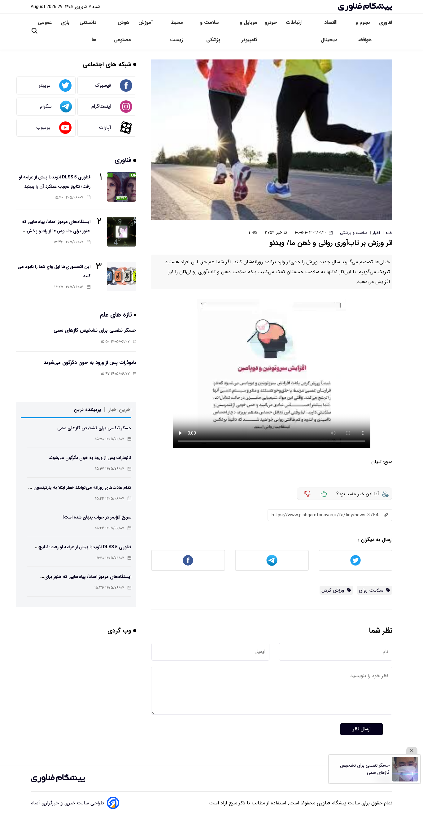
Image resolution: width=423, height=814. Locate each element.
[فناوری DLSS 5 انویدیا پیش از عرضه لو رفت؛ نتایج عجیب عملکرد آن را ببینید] (121, 187)
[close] (411, 751)
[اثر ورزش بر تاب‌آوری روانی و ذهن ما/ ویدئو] (271, 139)
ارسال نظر (361, 729)
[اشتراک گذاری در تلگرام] (272, 560)
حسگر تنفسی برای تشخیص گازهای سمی (95, 330)
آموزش (145, 22)
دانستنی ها (88, 31)
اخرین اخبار (120, 410)
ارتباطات (295, 22)
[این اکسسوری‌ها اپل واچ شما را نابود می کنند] (121, 276)
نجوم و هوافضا (363, 31)
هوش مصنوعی (122, 31)
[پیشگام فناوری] (365, 6)
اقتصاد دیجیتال (329, 31)
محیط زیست (176, 31)
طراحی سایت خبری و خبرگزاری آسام (67, 803)
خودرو (271, 22)
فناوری (385, 22)
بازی (65, 22)
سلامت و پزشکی (210, 31)
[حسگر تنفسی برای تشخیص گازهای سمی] (405, 769)
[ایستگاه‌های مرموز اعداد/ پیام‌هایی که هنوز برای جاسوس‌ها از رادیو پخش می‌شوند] (121, 231)
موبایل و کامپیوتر (248, 31)
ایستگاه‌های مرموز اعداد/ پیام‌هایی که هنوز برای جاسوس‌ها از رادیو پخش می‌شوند (56, 231)
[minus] (307, 493)
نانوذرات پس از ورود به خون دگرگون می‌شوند (90, 362)
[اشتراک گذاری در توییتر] (355, 560)
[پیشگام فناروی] (58, 778)
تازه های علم (117, 314)
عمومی (45, 22)
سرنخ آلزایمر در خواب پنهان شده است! (97, 517)
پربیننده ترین (87, 410)
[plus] (323, 493)
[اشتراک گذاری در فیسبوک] (188, 560)
